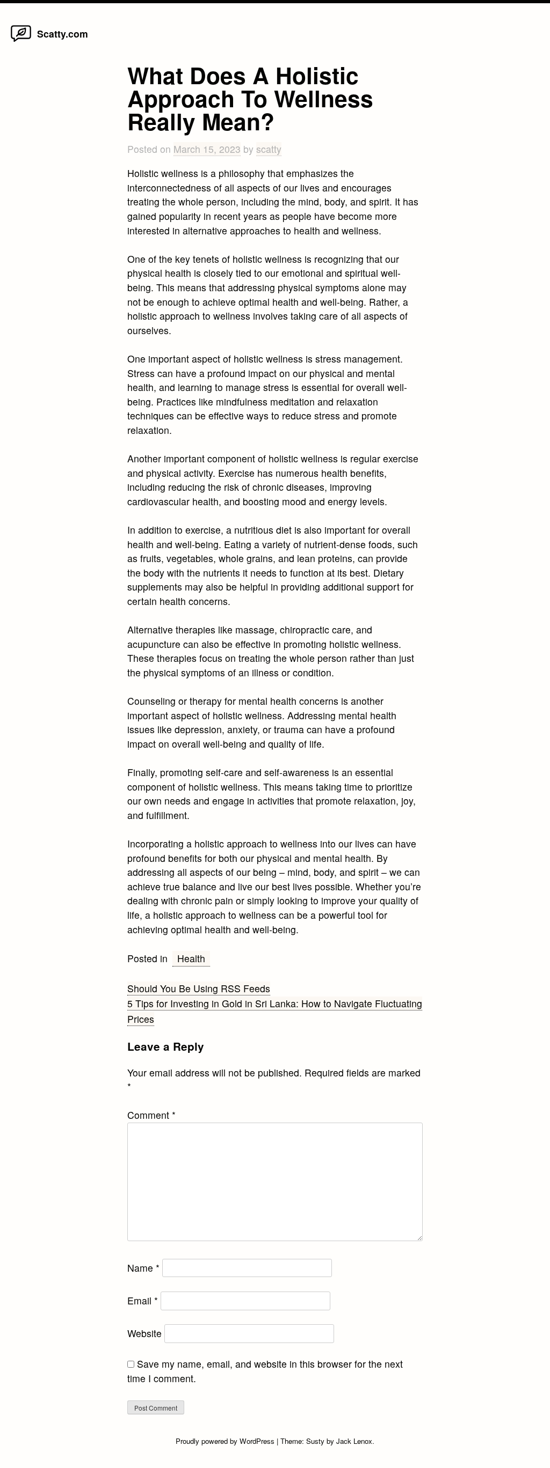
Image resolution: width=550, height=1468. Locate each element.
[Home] (21, 41)
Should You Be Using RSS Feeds (198, 988)
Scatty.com (62, 33)
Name (143, 1267)
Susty (315, 1441)
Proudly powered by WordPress (226, 1441)
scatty (268, 149)
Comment (151, 1115)
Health (191, 958)
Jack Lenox (354, 1441)
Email (142, 1300)
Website (144, 1333)
